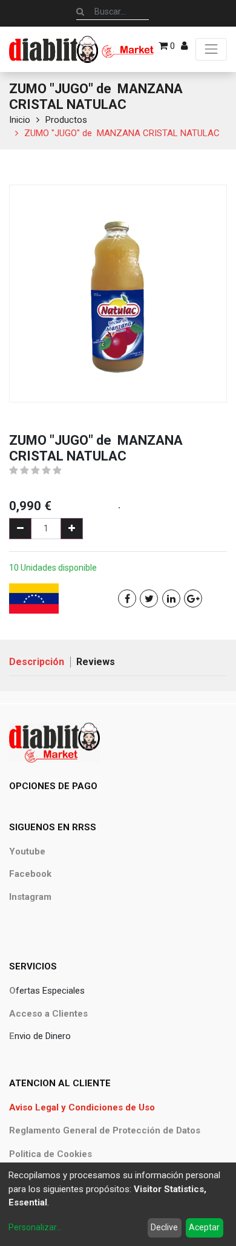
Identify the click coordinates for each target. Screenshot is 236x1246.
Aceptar (204, 1227)
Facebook (30, 873)
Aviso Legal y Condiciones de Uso (82, 1107)
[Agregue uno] (72, 528)
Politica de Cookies (50, 1154)
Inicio (19, 119)
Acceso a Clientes (48, 1013)
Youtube (27, 851)
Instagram (30, 896)
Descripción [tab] (36, 661)
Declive (164, 1227)
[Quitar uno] (20, 528)
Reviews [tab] (95, 661)
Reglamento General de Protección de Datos (104, 1130)
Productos (66, 119)
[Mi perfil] (184, 46)
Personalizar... (35, 1227)
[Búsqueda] (80, 11)
